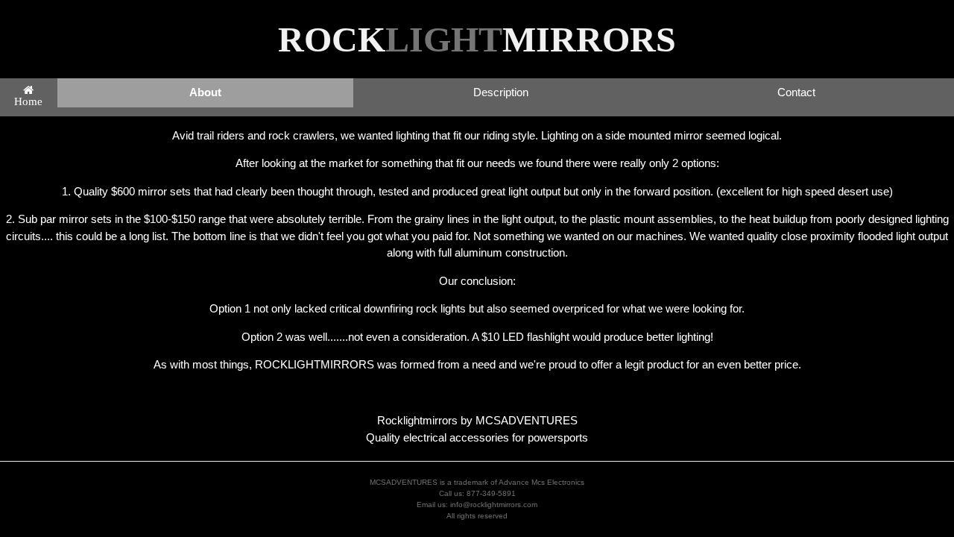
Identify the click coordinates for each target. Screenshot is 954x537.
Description (500, 92)
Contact (796, 92)
